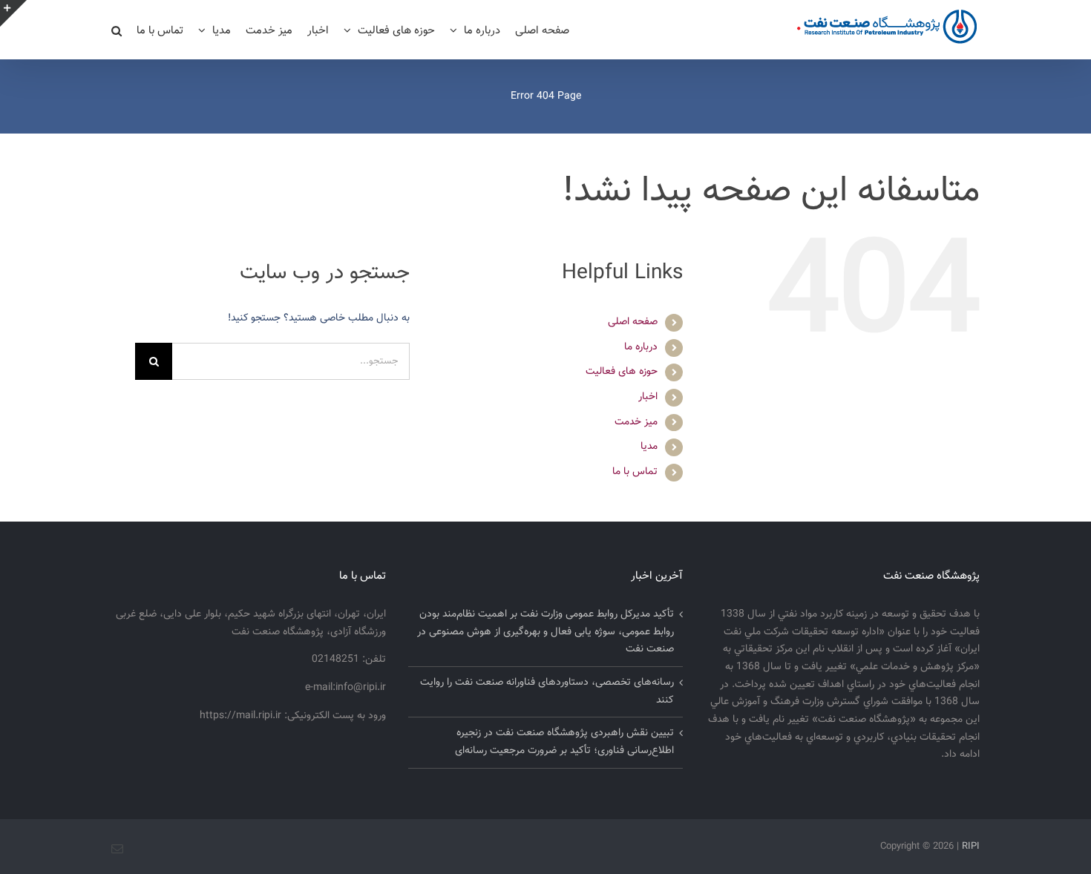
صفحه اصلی (633, 322)
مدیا (649, 446)
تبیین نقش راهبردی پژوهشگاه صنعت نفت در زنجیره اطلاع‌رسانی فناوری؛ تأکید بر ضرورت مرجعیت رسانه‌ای (564, 742)
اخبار (648, 397)
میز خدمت (636, 422)
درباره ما (641, 347)
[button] (116, 29)
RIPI (971, 846)
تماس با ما (635, 472)
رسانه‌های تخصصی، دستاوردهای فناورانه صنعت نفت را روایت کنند (547, 691)
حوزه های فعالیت (622, 372)
